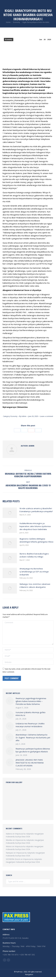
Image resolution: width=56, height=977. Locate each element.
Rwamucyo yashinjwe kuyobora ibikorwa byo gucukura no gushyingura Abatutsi (33, 750)
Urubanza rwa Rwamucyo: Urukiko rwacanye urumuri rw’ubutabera (30, 725)
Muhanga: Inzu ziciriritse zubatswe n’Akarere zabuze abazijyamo (35, 585)
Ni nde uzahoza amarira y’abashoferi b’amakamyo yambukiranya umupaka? (36, 510)
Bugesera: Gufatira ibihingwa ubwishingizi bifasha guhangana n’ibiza (36, 540)
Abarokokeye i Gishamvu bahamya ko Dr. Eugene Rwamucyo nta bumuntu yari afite (33, 737)
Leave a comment (46, 416)
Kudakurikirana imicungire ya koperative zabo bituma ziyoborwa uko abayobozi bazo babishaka (35, 526)
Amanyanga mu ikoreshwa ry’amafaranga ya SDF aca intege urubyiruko (34, 571)
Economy (8, 39)
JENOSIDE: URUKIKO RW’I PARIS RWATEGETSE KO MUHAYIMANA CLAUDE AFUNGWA (30, 763)
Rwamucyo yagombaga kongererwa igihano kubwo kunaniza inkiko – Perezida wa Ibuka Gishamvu (31, 701)
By (22, 416)
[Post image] (10, 513)
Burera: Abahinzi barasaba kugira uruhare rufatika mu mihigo (34, 555)
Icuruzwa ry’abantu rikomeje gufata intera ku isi (30, 713)
